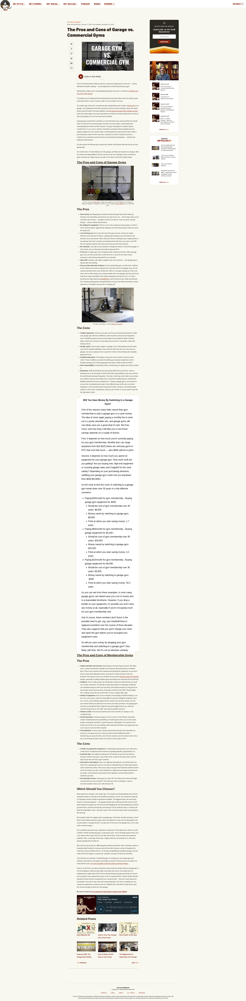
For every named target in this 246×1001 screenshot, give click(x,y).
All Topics (131, 993)
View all (162, 129)
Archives (142, 993)
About (121, 993)
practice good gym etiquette (129, 676)
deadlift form (105, 279)
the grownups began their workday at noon (123, 111)
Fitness (71, 22)
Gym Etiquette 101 (83, 935)
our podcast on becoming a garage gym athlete (109, 892)
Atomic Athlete (119, 203)
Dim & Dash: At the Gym (128, 935)
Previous (83, 962)
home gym (130, 105)
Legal (113, 993)
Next (133, 962)
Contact (104, 993)
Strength (78, 22)
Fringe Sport (96, 202)
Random (108, 4)
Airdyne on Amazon (116, 324)
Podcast (85, 4)
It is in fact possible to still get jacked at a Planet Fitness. (109, 863)
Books (97, 4)
